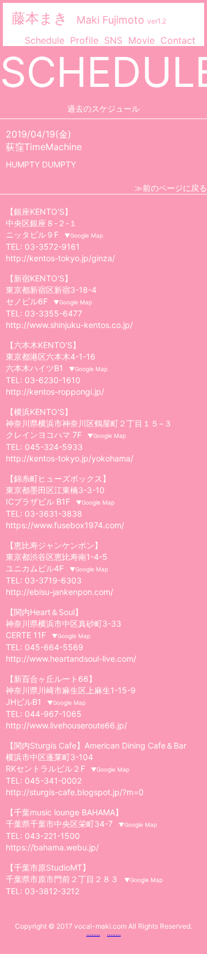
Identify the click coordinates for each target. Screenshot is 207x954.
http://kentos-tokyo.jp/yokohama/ (69, 458)
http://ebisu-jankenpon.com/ (59, 592)
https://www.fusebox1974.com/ (65, 525)
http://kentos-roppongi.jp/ (55, 391)
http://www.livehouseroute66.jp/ (66, 725)
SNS (113, 40)
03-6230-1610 (52, 380)
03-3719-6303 (53, 580)
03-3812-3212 (52, 891)
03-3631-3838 (53, 513)
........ (93, 933)
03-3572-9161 (52, 246)
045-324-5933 (54, 447)
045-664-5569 (54, 647)
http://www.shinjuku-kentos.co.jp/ (69, 325)
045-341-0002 (53, 780)
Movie (141, 40)
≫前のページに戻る (171, 188)
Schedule (44, 40)
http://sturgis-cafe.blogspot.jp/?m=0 (75, 792)
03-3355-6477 (53, 313)
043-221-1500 (52, 836)
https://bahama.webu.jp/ (52, 847)
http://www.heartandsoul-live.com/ (71, 658)
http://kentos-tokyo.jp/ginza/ (60, 258)
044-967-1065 (53, 714)
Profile (84, 40)
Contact (177, 40)
